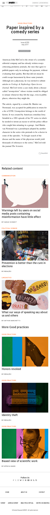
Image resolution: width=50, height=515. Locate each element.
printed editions (44, 2)
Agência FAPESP (13, 503)
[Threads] (26, 480)
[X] (16, 480)
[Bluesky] (23, 480)
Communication (24, 51)
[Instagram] (19, 480)
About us (24, 492)
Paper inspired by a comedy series (25, 30)
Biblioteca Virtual (27, 503)
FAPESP (3, 503)
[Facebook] (14, 480)
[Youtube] (33, 480)
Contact (42, 492)
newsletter (35, 2)
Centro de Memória (42, 503)
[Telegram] (30, 480)
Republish (44, 153)
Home (7, 492)
